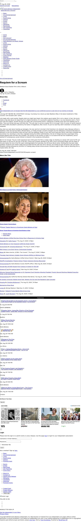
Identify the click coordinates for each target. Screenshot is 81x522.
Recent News (7, 233)
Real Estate (6, 26)
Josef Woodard (10, 294)
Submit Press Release (9, 476)
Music (2, 252)
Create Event (7, 66)
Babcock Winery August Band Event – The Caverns (16, 389)
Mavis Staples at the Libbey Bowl (11, 360)
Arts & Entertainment (9, 15)
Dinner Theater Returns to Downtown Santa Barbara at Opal (15, 230)
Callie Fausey (12, 241)
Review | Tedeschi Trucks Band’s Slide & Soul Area (15, 291)
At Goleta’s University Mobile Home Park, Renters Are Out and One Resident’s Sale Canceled (27, 279)
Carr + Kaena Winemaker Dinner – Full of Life (14, 350)
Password (3, 441)
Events (5, 21)
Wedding (5, 57)
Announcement (4, 258)
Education (3, 241)
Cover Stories (7, 55)
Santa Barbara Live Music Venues (13, 41)
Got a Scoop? (11, 10)
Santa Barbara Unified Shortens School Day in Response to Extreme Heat (22, 238)
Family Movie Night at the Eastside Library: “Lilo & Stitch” (18, 302)
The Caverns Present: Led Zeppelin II (12, 369)
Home (5, 35)
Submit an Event (5, 5)
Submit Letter (7, 491)
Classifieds (6, 29)
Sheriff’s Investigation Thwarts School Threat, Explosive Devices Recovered (22, 261)
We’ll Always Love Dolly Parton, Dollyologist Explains (13, 189)
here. (16, 450)
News (4, 13)
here (46, 436)
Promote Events (8, 483)
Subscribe (4, 10)
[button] (10, 417)
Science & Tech (4, 269)
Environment (4, 246)
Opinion (5, 19)
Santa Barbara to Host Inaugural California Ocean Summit (17, 244)
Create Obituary (8, 490)
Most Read (6, 235)
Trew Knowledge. (45, 520)
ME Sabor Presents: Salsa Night (10, 379)
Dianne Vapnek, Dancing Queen (8, 224)
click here (32, 520)
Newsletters (15, 5)
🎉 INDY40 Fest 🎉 (6, 331)
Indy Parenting (7, 27)
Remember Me (6, 444)
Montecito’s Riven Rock (7, 285)
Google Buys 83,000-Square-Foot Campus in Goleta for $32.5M (19, 266)
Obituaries (6, 24)
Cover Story (6, 470)
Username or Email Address (8, 438)
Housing (2, 282)
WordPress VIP (63, 520)
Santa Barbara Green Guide (11, 58)
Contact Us (6, 65)
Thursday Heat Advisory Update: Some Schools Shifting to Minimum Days (22, 255)
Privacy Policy (4, 514)
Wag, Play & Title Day (7, 321)
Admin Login (6, 493)
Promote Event (7, 461)
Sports (5, 23)
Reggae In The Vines (7, 340)
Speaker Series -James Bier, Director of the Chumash (17, 311)
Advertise (6, 61)
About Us (6, 63)
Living (5, 16)
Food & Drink (7, 18)
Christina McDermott (16, 246)
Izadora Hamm (15, 269)
